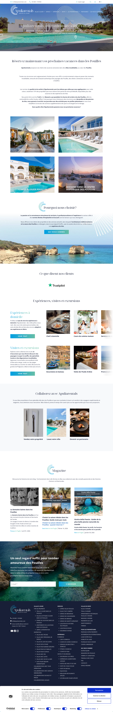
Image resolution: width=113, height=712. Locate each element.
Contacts (84, 663)
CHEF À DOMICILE (65, 639)
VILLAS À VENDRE (85, 608)
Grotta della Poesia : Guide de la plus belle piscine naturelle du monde (87, 521)
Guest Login (81, 2)
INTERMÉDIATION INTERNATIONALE (91, 634)
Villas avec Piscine (42, 634)
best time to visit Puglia (49, 528)
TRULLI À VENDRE (86, 611)
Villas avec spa (41, 654)
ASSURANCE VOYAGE (66, 630)
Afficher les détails (90, 708)
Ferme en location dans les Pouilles (45, 621)
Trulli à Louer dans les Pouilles (44, 612)
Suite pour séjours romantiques (42, 663)
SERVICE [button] (48, 11)
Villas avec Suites (42, 656)
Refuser (99, 701)
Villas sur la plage (42, 644)
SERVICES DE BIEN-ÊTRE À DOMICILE (67, 645)
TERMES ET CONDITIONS (88, 655)
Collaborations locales (41, 680)
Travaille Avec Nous (87, 658)
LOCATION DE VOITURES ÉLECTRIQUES (67, 625)
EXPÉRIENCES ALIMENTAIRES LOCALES (68, 660)
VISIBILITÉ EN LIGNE (86, 639)
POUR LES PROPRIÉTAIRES (88, 629)
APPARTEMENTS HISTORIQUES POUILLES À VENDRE (89, 615)
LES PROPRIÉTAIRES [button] (73, 11)
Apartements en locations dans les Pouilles (45, 626)
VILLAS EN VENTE (86, 606)
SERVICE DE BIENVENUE (66, 613)
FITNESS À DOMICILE (65, 649)
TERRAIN (83, 626)
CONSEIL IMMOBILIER (87, 644)
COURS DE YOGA (64, 651)
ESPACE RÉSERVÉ (85, 665)
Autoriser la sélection (99, 695)
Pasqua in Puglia (15, 531)
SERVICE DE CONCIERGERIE (67, 616)
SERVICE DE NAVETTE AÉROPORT (69, 621)
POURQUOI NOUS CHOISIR (88, 642)
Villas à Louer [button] (39, 11)
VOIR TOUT (22, 336)
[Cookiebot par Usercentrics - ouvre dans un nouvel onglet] (10, 709)
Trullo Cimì (81, 37)
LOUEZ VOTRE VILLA (86, 637)
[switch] (48, 708)
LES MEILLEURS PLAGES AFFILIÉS (69, 678)
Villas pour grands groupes (45, 646)
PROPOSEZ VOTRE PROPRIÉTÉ (89, 632)
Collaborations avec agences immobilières (43, 672)
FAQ (82, 660)
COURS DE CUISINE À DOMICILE (69, 642)
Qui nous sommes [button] (95, 11)
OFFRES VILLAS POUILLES (67, 608)
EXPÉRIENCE (60, 634)
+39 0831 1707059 (36, 2)
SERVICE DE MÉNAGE (66, 618)
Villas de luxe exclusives (44, 642)
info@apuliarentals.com (19, 2)
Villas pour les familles (44, 649)
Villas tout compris (66, 611)
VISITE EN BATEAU (65, 668)
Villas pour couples (43, 651)
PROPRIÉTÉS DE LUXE (87, 621)
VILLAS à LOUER (38, 606)
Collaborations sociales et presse (42, 676)
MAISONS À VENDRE (86, 618)
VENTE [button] (63, 11)
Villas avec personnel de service (44, 638)
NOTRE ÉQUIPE (85, 650)
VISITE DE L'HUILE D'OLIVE (67, 666)
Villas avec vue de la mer (44, 659)
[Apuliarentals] (21, 10)
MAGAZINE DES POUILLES (88, 653)
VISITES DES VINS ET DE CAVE (68, 663)
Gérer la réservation (43, 629)
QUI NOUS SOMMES (56, 232)
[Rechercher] (91, 2)
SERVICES (60, 606)
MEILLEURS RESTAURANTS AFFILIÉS (67, 674)
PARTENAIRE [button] (84, 11)
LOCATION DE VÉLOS (66, 628)
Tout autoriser (99, 690)
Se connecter (95, 2)
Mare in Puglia (78, 532)
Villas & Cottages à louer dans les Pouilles (45, 617)
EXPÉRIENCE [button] (56, 11)
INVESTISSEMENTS (86, 623)
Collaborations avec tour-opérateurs (42, 667)
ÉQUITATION (63, 671)
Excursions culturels (67, 656)
